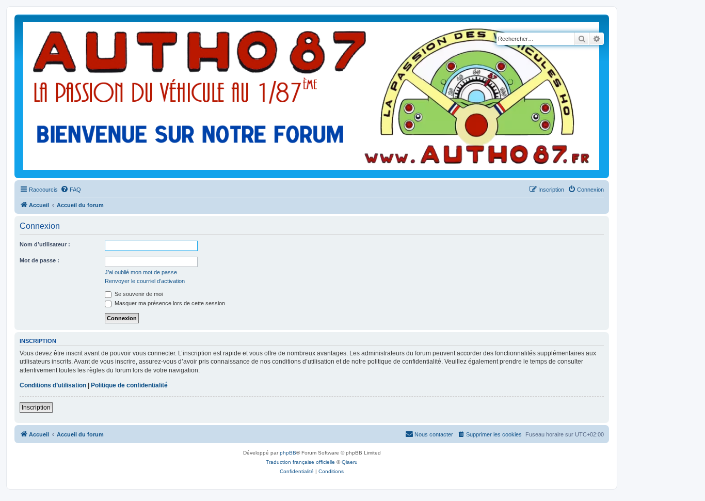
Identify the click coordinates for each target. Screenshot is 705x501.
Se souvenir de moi (138, 294)
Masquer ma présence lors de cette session (169, 303)
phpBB (288, 453)
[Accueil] (311, 96)
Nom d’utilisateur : (45, 244)
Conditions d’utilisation (53, 385)
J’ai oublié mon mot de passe (141, 272)
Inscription (36, 407)
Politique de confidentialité (129, 385)
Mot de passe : (39, 260)
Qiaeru (350, 462)
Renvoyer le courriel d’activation (145, 281)
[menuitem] (70, 189)
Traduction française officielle (300, 462)
